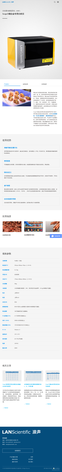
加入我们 (30, 461)
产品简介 (6, 84)
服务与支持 (15, 461)
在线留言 (18, 450)
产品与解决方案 (14, 457)
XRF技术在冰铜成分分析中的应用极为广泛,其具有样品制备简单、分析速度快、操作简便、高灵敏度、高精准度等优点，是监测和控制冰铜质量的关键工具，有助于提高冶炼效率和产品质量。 (12, 396)
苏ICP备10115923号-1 (48, 468)
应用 (32, 457)
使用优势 (25, 84)
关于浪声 (30, 459)
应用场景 (44, 84)
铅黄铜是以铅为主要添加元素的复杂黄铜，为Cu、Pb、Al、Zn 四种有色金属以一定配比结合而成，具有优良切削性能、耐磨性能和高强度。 (33, 394)
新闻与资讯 (15, 459)
